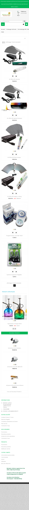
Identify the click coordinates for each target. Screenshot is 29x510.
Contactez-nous (5, 425)
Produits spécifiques (8, 291)
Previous (13, 329)
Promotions (4, 432)
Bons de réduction (6, 463)
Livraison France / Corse (7, 417)
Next (15, 329)
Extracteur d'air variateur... (15, 348)
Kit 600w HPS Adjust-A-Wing (14, 196)
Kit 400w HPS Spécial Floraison (14, 118)
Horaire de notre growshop (8, 436)
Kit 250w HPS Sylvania (14, 79)
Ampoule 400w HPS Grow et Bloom (14, 385)
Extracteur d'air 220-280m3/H (14, 366)
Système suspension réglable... (14, 274)
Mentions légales (5, 419)
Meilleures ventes (5, 449)
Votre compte (5, 452)
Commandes (4, 457)
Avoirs (2, 459)
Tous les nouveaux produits (14, 391)
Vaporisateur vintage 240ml (14, 323)
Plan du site (4, 423)
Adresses (3, 461)
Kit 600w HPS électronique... (14, 157)
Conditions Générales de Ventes (9, 421)
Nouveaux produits (6, 434)
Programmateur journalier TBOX (14, 235)
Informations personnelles (8, 455)
